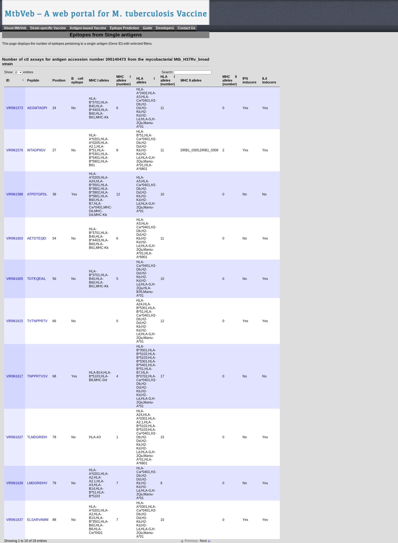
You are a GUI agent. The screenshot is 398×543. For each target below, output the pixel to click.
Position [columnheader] (59, 80)
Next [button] (203, 541)
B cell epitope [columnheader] (77, 80)
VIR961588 (14, 194)
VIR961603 (14, 238)
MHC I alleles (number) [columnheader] (123, 80)
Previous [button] (191, 541)
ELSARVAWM (37, 519)
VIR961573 (14, 108)
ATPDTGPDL (37, 194)
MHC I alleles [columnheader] (99, 80)
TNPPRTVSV (37, 376)
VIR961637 (14, 519)
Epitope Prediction (124, 28)
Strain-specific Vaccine (48, 28)
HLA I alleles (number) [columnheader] (167, 80)
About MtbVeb (15, 28)
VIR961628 (14, 483)
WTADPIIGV (36, 150)
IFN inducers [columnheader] (249, 80)
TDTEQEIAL (36, 279)
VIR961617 (14, 376)
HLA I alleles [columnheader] (145, 80)
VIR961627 (14, 437)
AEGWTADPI (37, 108)
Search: (168, 72)
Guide (147, 28)
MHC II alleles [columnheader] (191, 80)
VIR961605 (14, 279)
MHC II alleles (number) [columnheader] (229, 80)
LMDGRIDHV (37, 483)
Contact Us (186, 28)
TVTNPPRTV (37, 321)
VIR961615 (14, 321)
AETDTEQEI (36, 238)
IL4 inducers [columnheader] (269, 80)
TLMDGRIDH (37, 437)
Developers (165, 28)
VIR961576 (14, 150)
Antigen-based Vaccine (88, 28)
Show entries (18, 72)
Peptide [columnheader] (33, 80)
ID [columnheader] (8, 80)
